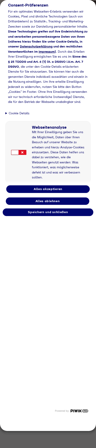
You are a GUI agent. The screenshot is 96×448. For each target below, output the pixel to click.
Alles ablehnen (47, 201)
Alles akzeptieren (48, 189)
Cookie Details (19, 113)
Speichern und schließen (48, 212)
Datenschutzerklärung (36, 46)
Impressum (47, 51)
